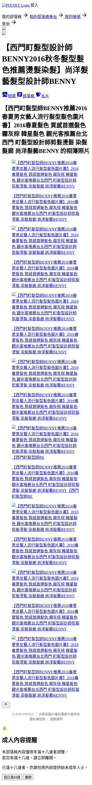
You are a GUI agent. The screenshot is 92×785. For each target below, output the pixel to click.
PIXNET (28, 714)
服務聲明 (56, 719)
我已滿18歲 (12, 777)
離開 (28, 777)
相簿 (12, 96)
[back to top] (6, 705)
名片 (45, 96)
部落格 (29, 96)
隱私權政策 (37, 719)
